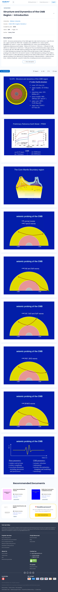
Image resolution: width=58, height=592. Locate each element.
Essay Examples (33, 537)
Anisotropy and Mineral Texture (19, 490)
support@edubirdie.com (24, 530)
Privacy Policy (5, 587)
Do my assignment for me (7, 541)
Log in (53, 2)
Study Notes (32, 541)
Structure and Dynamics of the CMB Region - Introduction (24, 13)
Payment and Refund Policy (28, 589)
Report (36, 71)
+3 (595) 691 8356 (35, 555)
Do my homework (5, 547)
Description (7, 38)
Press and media (33, 566)
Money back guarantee (7, 559)
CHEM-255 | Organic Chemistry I (17, 24)
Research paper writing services (8, 543)
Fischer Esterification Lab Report (19, 506)
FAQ (2, 557)
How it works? (4, 553)
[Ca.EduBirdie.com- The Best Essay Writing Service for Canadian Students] (3, 579)
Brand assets (33, 568)
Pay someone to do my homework (9, 539)
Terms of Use (11, 587)
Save (55, 71)
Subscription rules (5, 589)
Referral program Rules (16, 589)
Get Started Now (43, 515)
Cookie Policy (38, 589)
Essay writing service (6, 537)
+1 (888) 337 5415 (35, 557)
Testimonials (4, 555)
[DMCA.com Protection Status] (43, 560)
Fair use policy (19, 587)
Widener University (15, 21)
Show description (30, 61)
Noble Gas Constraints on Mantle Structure (47, 490)
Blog (31, 539)
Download (6, 71)
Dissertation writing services (8, 545)
